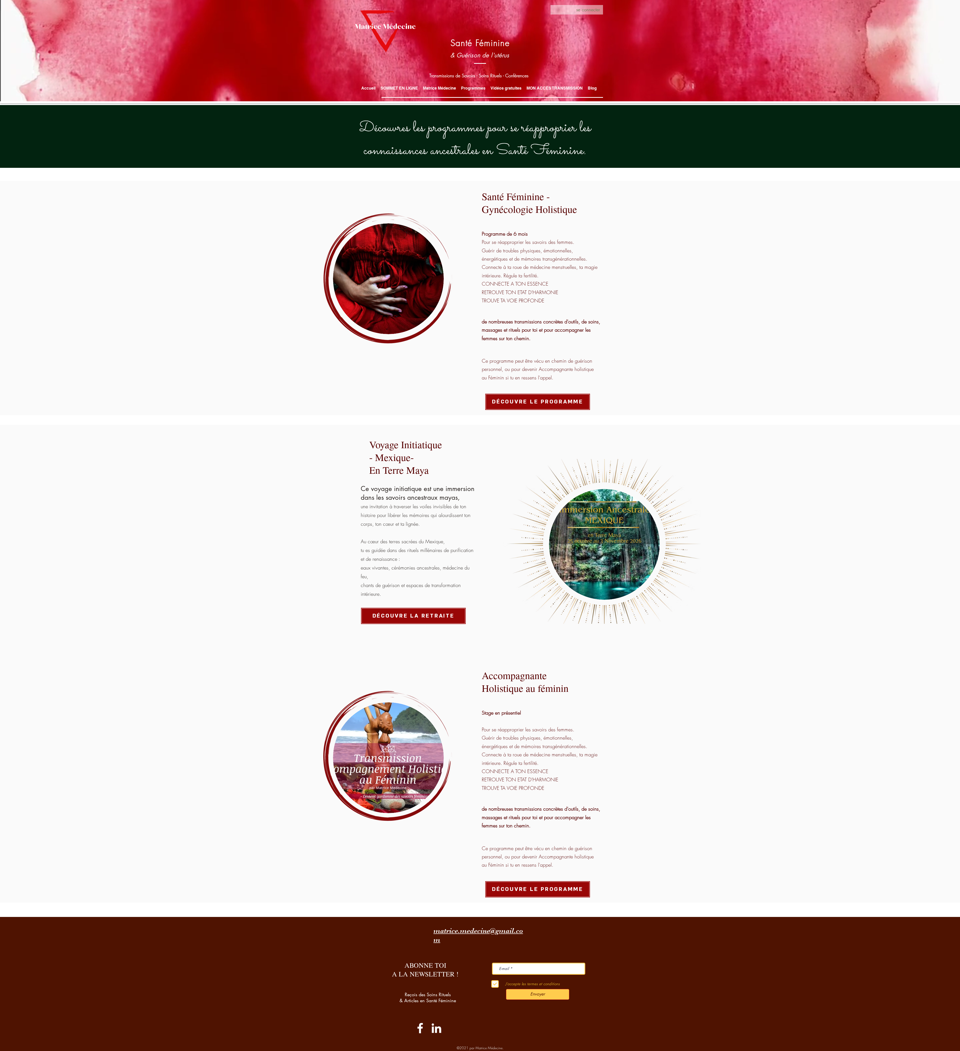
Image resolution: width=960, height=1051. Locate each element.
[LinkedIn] (436, 1028)
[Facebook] (420, 1028)
